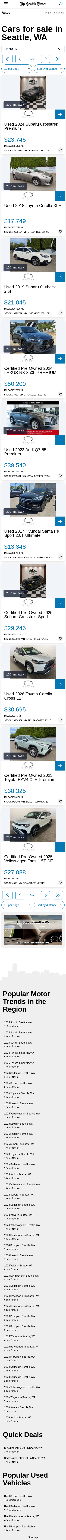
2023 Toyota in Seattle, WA (19, 1156)
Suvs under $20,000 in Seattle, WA (23, 1450)
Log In (48, 12)
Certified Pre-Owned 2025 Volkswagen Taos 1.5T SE (28, 859)
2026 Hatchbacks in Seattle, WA (21, 1348)
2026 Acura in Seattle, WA (18, 1409)
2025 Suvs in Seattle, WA (18, 1024)
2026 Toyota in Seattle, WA (19, 1095)
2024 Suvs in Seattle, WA (18, 1034)
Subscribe (59, 12)
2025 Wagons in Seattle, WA (19, 1338)
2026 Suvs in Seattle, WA (18, 1085)
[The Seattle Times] (33, 4)
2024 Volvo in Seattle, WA (18, 1267)
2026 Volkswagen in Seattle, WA (22, 1389)
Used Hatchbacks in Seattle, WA (21, 1518)
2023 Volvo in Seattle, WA (18, 1217)
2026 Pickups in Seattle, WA (19, 1358)
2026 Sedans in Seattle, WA (19, 1287)
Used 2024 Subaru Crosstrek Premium (31, 126)
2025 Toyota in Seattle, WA (19, 1065)
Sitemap (33, 1537)
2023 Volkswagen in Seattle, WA (22, 1186)
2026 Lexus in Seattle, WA (18, 1257)
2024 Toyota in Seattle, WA (19, 1054)
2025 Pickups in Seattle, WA (19, 1328)
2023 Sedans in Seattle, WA (19, 1206)
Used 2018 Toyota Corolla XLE (32, 206)
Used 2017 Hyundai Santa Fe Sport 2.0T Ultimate (31, 533)
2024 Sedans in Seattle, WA (19, 1075)
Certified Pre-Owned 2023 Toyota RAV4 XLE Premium (29, 777)
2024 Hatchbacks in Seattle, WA (21, 1298)
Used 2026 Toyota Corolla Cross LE (28, 696)
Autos (6, 12)
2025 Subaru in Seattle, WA (19, 1146)
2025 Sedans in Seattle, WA (19, 1166)
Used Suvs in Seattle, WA (18, 1498)
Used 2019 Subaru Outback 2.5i (30, 289)
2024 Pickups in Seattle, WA (19, 1247)
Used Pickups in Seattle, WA (19, 1528)
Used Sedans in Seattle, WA (19, 1508)
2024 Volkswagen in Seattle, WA (22, 1227)
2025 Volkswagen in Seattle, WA (22, 1115)
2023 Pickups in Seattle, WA (19, 1318)
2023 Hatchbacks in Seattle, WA (21, 1237)
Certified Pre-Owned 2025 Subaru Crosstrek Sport (28, 615)
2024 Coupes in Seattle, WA (19, 1368)
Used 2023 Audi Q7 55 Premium (25, 452)
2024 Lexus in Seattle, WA (18, 1105)
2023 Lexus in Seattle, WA (18, 1125)
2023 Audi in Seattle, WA (18, 1176)
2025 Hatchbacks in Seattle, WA (21, 1308)
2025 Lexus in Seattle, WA (18, 1135)
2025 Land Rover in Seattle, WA (21, 1277)
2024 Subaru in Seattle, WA (19, 1196)
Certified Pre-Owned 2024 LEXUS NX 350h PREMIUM (30, 370)
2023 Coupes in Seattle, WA (19, 1379)
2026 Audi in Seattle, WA (18, 1419)
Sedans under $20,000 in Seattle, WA (24, 1460)
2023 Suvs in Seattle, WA (18, 1044)
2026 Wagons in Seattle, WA (19, 1399)
